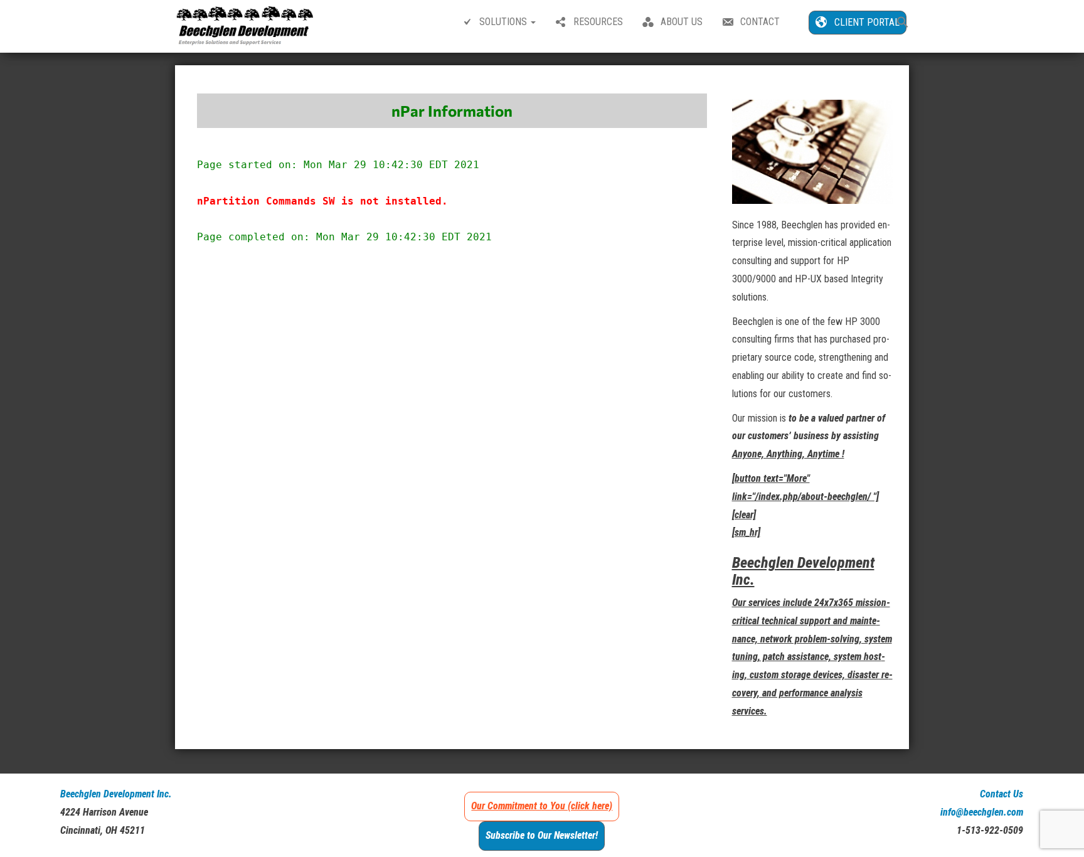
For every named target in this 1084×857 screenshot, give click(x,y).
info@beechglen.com (981, 812)
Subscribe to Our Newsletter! (542, 835)
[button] (902, 23)
